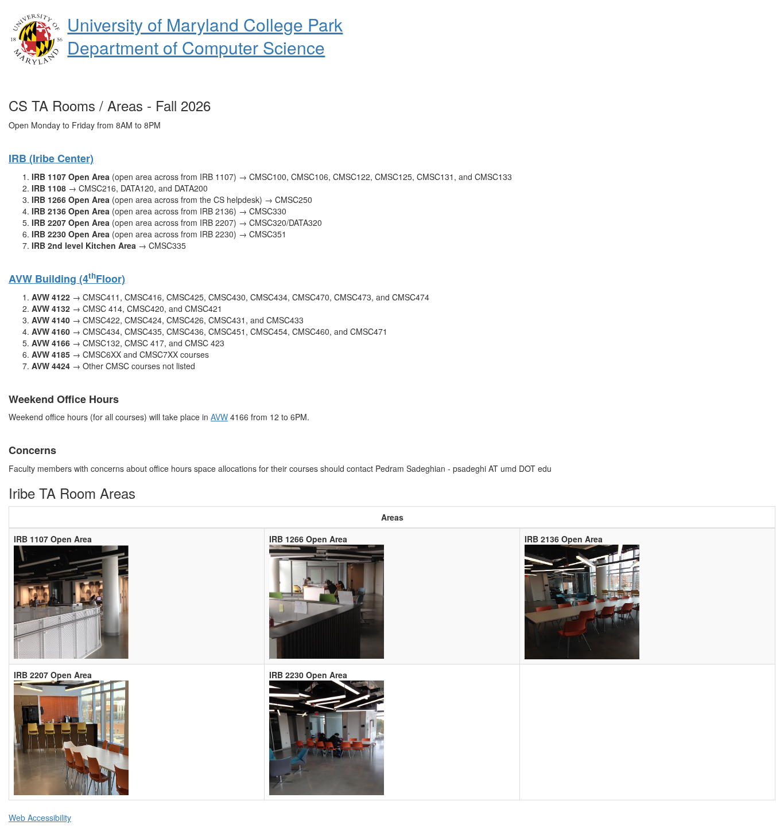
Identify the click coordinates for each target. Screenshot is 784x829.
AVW (219, 417)
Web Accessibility (40, 817)
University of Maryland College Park (205, 24)
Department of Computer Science (196, 47)
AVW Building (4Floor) (67, 278)
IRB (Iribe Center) (51, 158)
